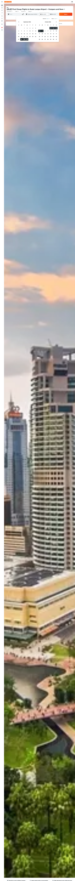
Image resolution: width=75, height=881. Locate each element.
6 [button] (18, 31)
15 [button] (24, 33)
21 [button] (21, 36)
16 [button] (27, 33)
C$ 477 (9, 9)
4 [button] (39, 31)
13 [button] (18, 33)
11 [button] (32, 31)
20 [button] (18, 36)
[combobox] (10, 11)
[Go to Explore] (2, 16)
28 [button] (21, 39)
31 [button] (56, 39)
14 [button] (21, 33)
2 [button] (53, 28)
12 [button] (35, 31)
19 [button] (35, 33)
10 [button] (29, 31)
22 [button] (24, 36)
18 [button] (32, 33)
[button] (2, 2)
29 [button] (24, 39)
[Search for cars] (2, 10)
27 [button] (18, 39)
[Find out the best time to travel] (2, 21)
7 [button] (21, 31)
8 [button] (24, 31)
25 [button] (32, 36)
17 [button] (56, 33)
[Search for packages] (2, 13)
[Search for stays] (2, 8)
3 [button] (56, 28)
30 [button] (27, 39)
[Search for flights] (2, 5)
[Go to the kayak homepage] (8, 2)
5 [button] (35, 28)
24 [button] (29, 36)
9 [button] (53, 31)
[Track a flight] (2, 18)
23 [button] (27, 36)
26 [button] (35, 36)
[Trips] (2, 24)
